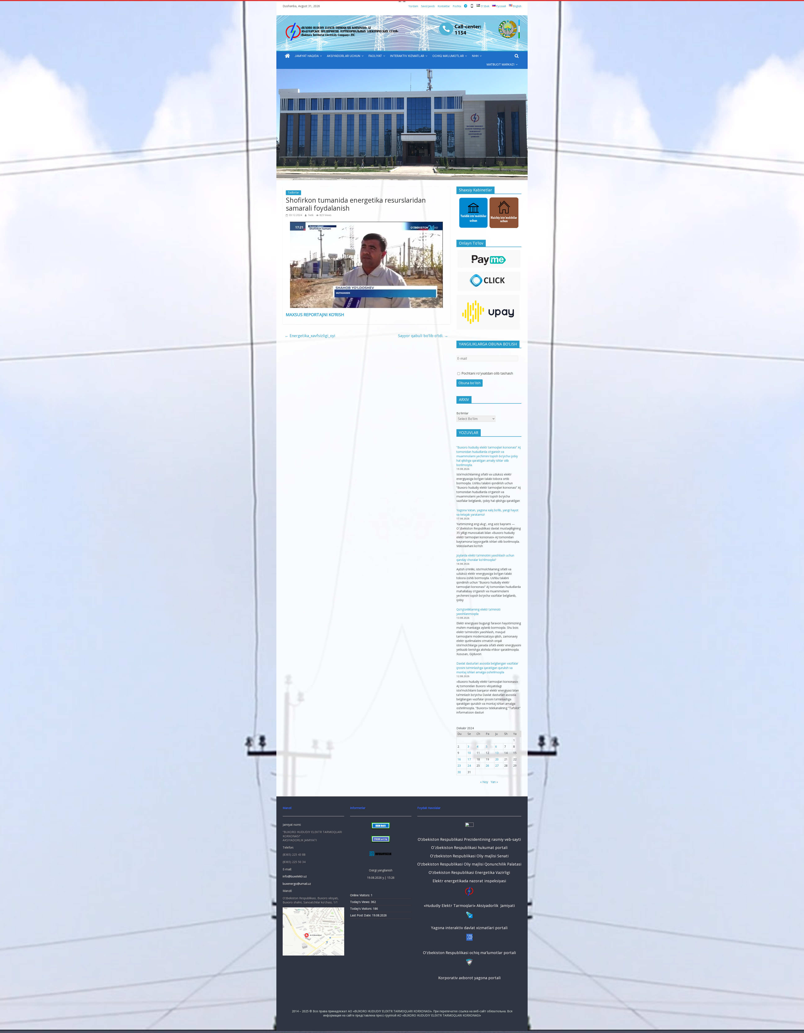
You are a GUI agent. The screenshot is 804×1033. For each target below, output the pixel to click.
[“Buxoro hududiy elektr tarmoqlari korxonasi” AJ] (287, 56)
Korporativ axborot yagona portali (469, 977)
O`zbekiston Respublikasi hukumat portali (469, 847)
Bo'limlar (462, 413)
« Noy (484, 782)
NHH (475, 56)
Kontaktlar (444, 6)
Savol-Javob (428, 6)
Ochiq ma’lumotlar (448, 56)
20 (497, 759)
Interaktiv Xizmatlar (407, 56)
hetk (311, 215)
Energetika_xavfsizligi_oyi (310, 335)
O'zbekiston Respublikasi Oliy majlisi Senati (469, 855)
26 (487, 766)
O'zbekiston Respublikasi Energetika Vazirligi (469, 872)
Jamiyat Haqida (307, 56)
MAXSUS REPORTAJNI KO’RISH (315, 314)
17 (469, 759)
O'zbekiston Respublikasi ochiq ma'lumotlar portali (469, 952)
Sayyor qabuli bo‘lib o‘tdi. (423, 335)
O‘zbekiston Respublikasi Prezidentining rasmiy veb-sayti (469, 839)
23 (459, 766)
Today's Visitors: (361, 909)
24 (469, 766)
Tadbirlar (293, 192)
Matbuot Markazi (500, 64)
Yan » (494, 782)
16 (459, 759)
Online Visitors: (360, 895)
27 (497, 766)
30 (459, 772)
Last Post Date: (361, 915)
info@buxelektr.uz (295, 876)
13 (497, 753)
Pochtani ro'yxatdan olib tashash (487, 373)
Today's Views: (360, 902)
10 (469, 753)
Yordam (413, 6)
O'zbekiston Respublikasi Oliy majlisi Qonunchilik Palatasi (469, 864)
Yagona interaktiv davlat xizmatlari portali (469, 927)
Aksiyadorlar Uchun (343, 56)
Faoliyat (375, 56)
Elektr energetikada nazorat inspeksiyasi (469, 880)
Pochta (457, 6)
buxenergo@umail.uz (297, 884)
